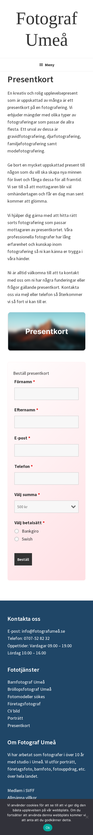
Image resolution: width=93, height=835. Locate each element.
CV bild (13, 711)
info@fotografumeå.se (43, 631)
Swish (27, 539)
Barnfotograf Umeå (26, 682)
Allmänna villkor (22, 797)
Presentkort (18, 725)
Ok (48, 828)
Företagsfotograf (24, 704)
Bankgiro (30, 531)
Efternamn (26, 410)
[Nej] (86, 816)
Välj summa (27, 494)
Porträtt (15, 718)
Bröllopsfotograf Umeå (29, 689)
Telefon (23, 466)
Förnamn (24, 381)
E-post (22, 438)
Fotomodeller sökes (26, 696)
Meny (49, 64)
